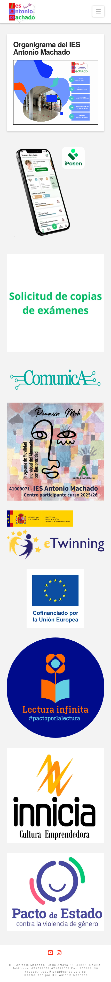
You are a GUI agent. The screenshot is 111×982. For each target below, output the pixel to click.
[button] (98, 11)
